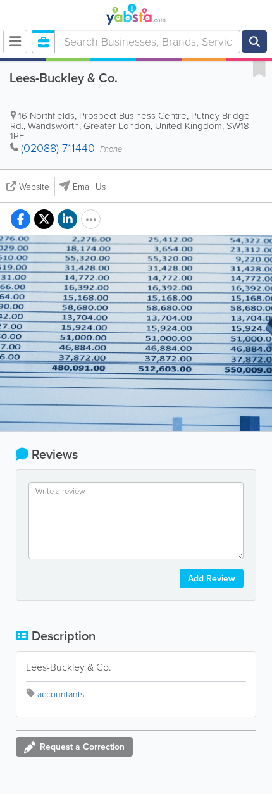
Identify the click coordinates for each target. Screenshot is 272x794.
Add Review (211, 578)
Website (34, 187)
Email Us (89, 187)
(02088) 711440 (58, 148)
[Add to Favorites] (259, 68)
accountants (60, 694)
